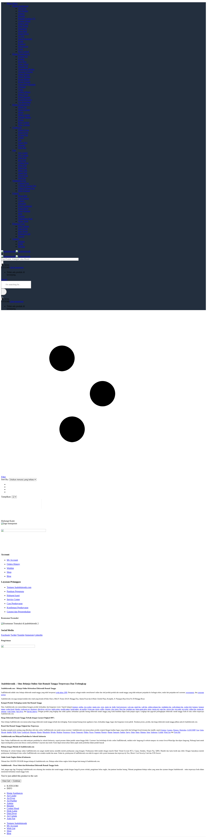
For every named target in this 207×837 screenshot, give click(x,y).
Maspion (33, 732)
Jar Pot (21, 36)
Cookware (17, 127)
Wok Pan (22, 148)
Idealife (9, 732)
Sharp (137, 732)
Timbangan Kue (25, 219)
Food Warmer (24, 211)
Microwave (23, 46)
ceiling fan (192, 709)
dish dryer (41, 709)
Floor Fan (22, 168)
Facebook (5, 635)
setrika (81, 707)
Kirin (19, 732)
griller (102, 709)
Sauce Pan (22, 143)
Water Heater (24, 74)
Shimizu (143, 732)
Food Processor (25, 99)
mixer (149, 709)
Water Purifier (24, 77)
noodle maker (65, 709)
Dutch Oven (23, 130)
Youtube (21, 635)
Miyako (21, 246)
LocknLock (25, 732)
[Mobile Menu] (2, 254)
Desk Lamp (23, 24)
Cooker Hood (24, 21)
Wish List (11, 828)
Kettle (20, 41)
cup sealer (178, 709)
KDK (20, 244)
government (190, 692)
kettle (114, 707)
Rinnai (110, 732)
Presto (21, 120)
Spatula (21, 216)
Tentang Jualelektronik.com (19, 587)
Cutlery (21, 201)
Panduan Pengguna (15, 591)
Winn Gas (167, 732)
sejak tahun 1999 (61, 692)
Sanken (122, 732)
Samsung (116, 732)
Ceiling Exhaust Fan (27, 186)
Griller (21, 137)
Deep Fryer (23, 94)
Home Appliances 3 (21, 105)
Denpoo (176, 730)
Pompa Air (23, 56)
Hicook (3, 732)
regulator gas (130, 709)
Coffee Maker (24, 92)
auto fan (162, 709)
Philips (86, 732)
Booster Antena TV (26, 18)
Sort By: (5, 479)
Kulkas (21, 59)
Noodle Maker (24, 117)
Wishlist (10, 568)
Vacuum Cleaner (25, 72)
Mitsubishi (46, 732)
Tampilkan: (6, 497)
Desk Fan (22, 165)
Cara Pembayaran (15, 603)
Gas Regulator (24, 102)
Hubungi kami (13, 595)
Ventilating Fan (19, 181)
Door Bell (22, 31)
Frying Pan (23, 135)
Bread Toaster (24, 82)
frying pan (91, 709)
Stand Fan (22, 173)
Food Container (25, 206)
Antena (21, 13)
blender (17, 709)
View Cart (6, 781)
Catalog (15, 239)
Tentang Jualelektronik (17, 823)
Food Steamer (24, 97)
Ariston (21, 241)
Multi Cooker (24, 115)
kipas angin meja (141, 709)
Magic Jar (22, 107)
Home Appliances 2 (21, 54)
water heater (11, 711)
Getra (201, 730)
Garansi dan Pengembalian (19, 611)
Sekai (133, 732)
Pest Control (23, 51)
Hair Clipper (23, 226)
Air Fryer (22, 8)
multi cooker (56, 709)
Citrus (20, 89)
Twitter (13, 635)
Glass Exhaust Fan (26, 188)
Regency (104, 732)
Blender (21, 16)
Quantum (97, 732)
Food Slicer (23, 208)
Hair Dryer (23, 229)
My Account (12, 560)
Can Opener (23, 198)
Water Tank (23, 221)
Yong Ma (177, 732)
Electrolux (183, 730)
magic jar (108, 707)
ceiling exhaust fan (154, 707)
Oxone (73, 732)
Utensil (15, 193)
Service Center (13, 599)
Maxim (39, 732)
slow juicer (115, 709)
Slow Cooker (24, 125)
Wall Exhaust (24, 191)
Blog (9, 576)
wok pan (130, 707)
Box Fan (22, 160)
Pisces (91, 732)
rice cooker (88, 707)
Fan (14, 150)
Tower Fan (23, 175)
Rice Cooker (23, 122)
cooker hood (10, 709)
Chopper (22, 87)
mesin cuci (155, 709)
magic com (96, 707)
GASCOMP (191, 730)
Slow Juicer (23, 64)
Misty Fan (22, 170)
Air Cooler (23, 153)
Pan (19, 140)
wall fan (144, 707)
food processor (121, 707)
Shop (9, 572)
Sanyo (128, 732)
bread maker (75, 709)
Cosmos (169, 730)
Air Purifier (23, 11)
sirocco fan (170, 709)
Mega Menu (12, 3)
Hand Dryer (23, 34)
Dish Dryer (23, 26)
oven (102, 707)
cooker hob (188, 707)
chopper (107, 709)
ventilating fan (166, 707)
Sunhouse (154, 732)
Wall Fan (22, 178)
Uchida (160, 732)
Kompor (21, 44)
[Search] (2, 262)
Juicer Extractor (25, 39)
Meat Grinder (24, 110)
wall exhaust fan (177, 707)
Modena (59, 732)
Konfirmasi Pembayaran (17, 607)
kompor (75, 707)
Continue (16, 781)
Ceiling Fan (23, 163)
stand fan (137, 707)
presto (97, 709)
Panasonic (79, 732)
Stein (148, 732)
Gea (197, 730)
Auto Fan (22, 158)
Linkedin (38, 635)
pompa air (200, 709)
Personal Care (18, 224)
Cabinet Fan (23, 183)
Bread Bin (22, 196)
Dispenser (22, 29)
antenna (3, 711)
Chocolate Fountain (26, 84)
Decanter (22, 203)
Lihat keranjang (17, 267)
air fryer (48, 709)
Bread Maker (24, 79)
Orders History (13, 564)
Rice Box (22, 61)
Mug (20, 213)
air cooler (185, 709)
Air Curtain (23, 155)
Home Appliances (20, 6)
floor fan (122, 709)
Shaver (21, 236)
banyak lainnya (32, 711)
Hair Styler (23, 231)
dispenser (34, 709)
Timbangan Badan (26, 69)
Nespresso (66, 732)
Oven (20, 49)
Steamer (21, 145)
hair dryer (19, 711)
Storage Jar (23, 67)
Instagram (29, 635)
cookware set (25, 709)
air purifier (83, 709)
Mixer (20, 112)
